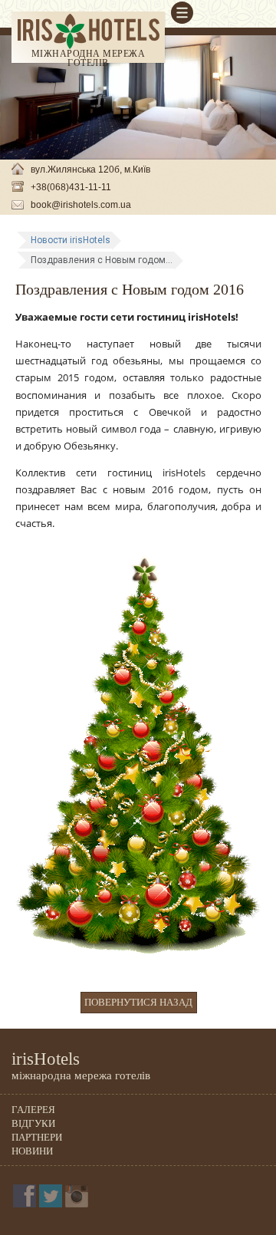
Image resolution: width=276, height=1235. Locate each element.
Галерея (33, 1109)
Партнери (37, 1137)
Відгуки (33, 1123)
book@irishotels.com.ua (81, 204)
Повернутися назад (138, 1002)
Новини (32, 1151)
